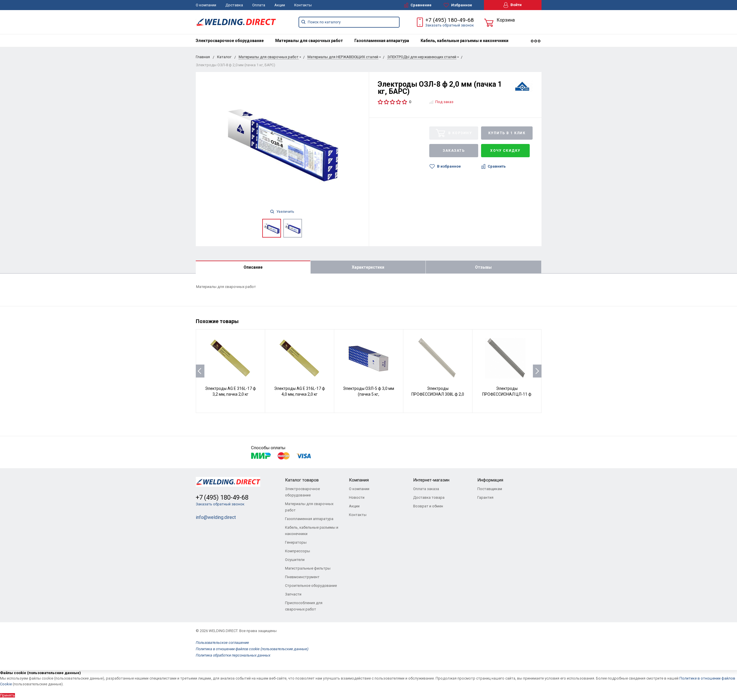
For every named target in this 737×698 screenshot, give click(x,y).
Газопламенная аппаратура (381, 40)
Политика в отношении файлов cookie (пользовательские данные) (252, 649)
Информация (490, 480)
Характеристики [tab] (368, 267)
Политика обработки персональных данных (233, 655)
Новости (356, 497)
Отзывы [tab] (483, 267)
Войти (516, 5)
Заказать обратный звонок (449, 25)
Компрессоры (297, 551)
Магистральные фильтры (307, 568)
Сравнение (421, 5)
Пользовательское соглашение (222, 642)
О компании (206, 5)
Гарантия (485, 497)
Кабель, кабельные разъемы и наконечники (464, 40)
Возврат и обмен (428, 506)
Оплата (258, 5)
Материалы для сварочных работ (309, 40)
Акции (279, 5)
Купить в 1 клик (507, 133)
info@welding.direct (216, 517)
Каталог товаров (302, 480)
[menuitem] (229, 40)
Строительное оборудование (311, 585)
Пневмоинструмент (302, 577)
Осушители (295, 559)
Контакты (303, 5)
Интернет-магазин (431, 480)
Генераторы (296, 542)
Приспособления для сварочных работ (303, 606)
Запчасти (293, 594)
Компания (359, 480)
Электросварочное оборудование (230, 40)
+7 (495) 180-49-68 (449, 20)
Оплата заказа (426, 489)
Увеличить (285, 212)
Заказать (454, 151)
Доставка (234, 5)
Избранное (461, 5)
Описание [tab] (253, 267)
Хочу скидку (505, 151)
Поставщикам (489, 489)
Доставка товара (429, 497)
